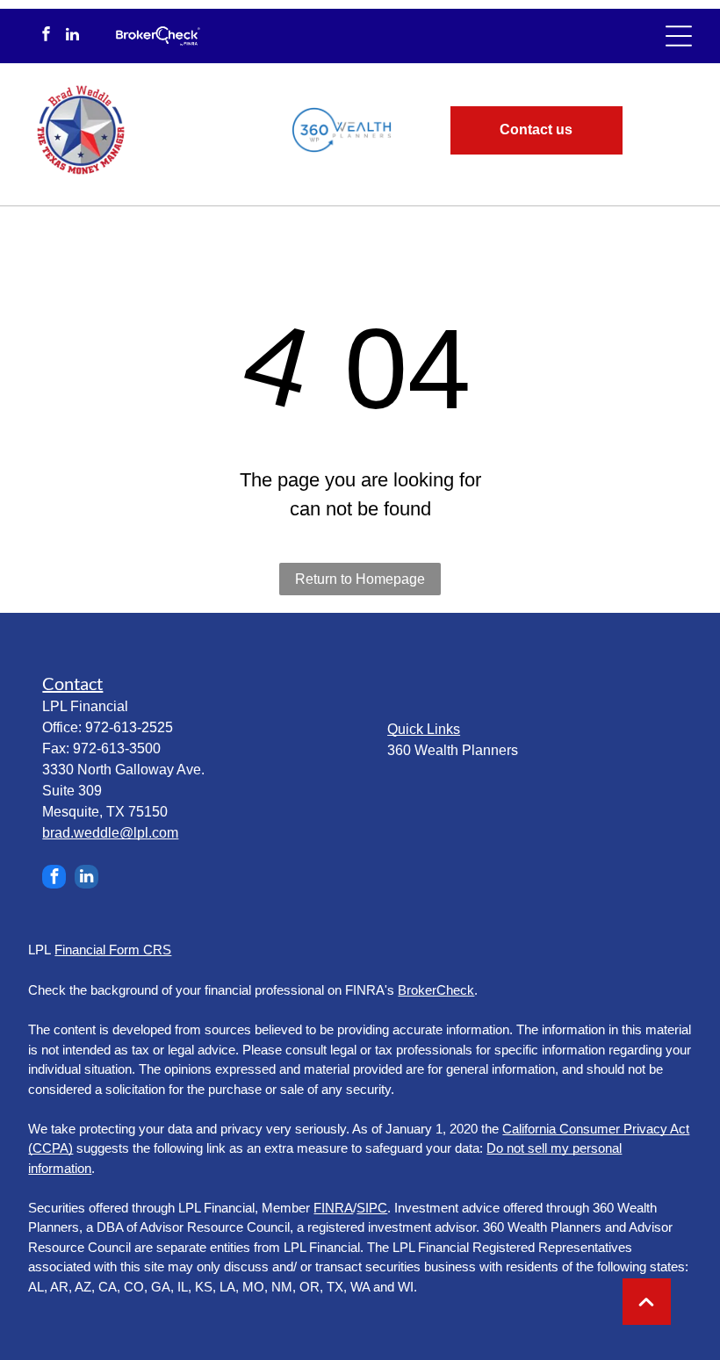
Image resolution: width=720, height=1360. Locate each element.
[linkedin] (72, 36)
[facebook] (46, 36)
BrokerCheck (436, 989)
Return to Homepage (360, 579)
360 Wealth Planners (452, 750)
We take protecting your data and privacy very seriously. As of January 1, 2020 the (263, 1128)
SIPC (371, 1207)
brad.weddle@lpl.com (110, 832)
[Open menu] (679, 36)
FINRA (333, 1207)
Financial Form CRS (112, 949)
